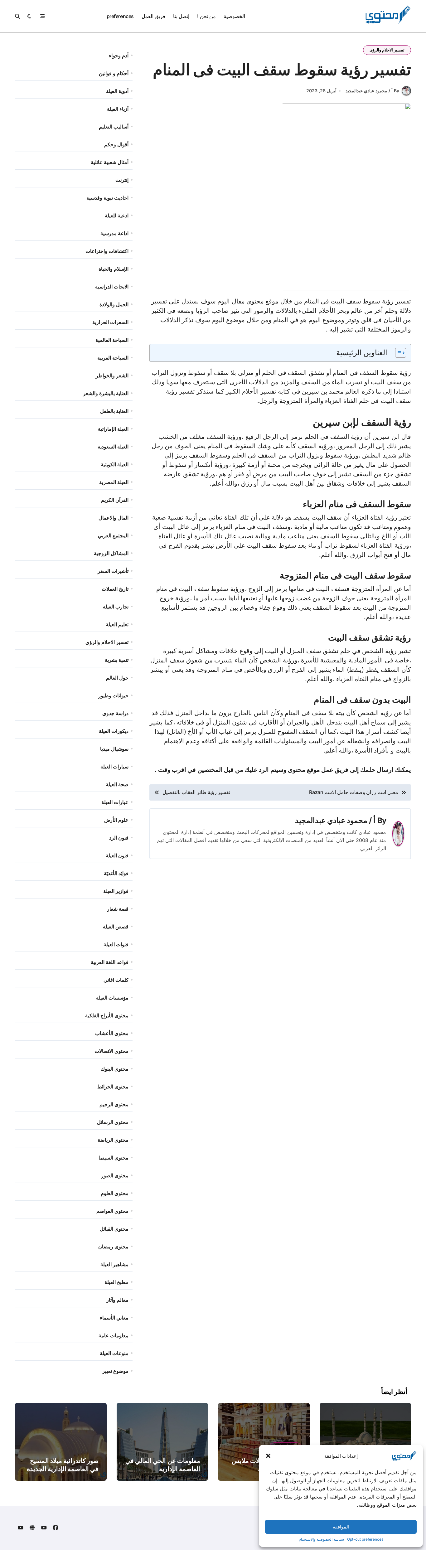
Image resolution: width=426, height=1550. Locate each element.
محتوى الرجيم (113, 1104)
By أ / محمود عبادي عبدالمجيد (372, 90)
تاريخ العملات (115, 589)
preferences (120, 16)
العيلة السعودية (113, 446)
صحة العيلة (117, 784)
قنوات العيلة (116, 944)
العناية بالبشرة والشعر (105, 393)
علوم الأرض (116, 820)
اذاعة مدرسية (114, 233)
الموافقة (341, 1527)
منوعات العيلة (114, 1353)
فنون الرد (118, 838)
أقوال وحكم (116, 144)
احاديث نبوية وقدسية (107, 198)
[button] (268, 1456)
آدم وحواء (118, 55)
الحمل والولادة (113, 304)
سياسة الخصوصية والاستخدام (321, 1539)
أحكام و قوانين (113, 73)
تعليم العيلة (117, 624)
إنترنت (121, 180)
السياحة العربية (112, 358)
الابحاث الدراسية (111, 286)
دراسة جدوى (115, 713)
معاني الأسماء (114, 1318)
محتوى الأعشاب (111, 1033)
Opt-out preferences (365, 1539)
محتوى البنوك (114, 1069)
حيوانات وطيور (113, 695)
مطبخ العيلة (116, 1282)
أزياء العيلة (117, 109)
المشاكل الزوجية (111, 553)
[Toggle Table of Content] (397, 352)
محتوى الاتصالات (111, 1051)
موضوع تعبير (115, 1371)
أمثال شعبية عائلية (109, 162)
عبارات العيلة (114, 802)
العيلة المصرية (113, 482)
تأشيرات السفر (113, 571)
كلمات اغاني (116, 980)
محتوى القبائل (114, 1229)
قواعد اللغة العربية (109, 962)
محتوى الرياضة (113, 1140)
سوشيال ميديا (114, 749)
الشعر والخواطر (112, 375)
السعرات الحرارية (110, 322)
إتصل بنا (181, 16)
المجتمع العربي (113, 535)
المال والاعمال (113, 518)
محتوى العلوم (114, 1193)
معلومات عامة (113, 1335)
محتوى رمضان (113, 1246)
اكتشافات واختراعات (106, 251)
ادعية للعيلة (116, 215)
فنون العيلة (117, 855)
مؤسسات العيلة (112, 998)
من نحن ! (206, 16)
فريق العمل (153, 16)
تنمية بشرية (116, 660)
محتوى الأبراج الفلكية (106, 1015)
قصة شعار (117, 909)
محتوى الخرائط (112, 1086)
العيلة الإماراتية (113, 429)
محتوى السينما (113, 1158)
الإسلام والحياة (113, 269)
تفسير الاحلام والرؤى (387, 49)
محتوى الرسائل (112, 1122)
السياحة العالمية (111, 340)
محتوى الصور (114, 1175)
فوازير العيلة (115, 891)
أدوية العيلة (117, 91)
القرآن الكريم (114, 500)
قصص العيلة (115, 926)
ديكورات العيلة (113, 731)
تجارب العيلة (115, 606)
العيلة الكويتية (114, 464)
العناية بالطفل (114, 411)
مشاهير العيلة (114, 1264)
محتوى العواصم (112, 1211)
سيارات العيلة (114, 766)
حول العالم (117, 678)
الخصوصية (234, 16)
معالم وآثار (117, 1300)
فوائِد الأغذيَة (116, 873)
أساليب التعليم (113, 127)
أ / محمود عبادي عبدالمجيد (335, 820)
